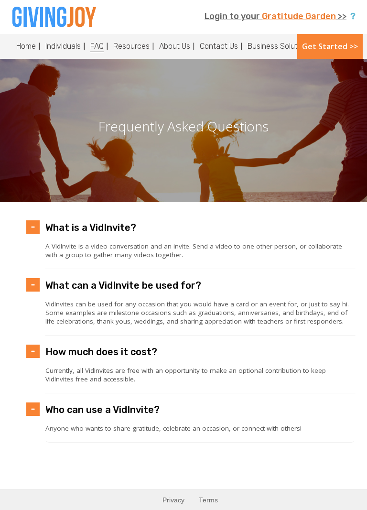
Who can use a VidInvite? (102, 409)
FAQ (97, 46)
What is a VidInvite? (90, 227)
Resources (131, 46)
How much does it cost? (101, 352)
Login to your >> (275, 16)
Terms (208, 500)
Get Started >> (330, 46)
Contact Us (219, 46)
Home (26, 46)
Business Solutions (280, 46)
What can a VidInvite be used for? (123, 285)
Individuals (63, 46)
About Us (174, 46)
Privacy (173, 500)
